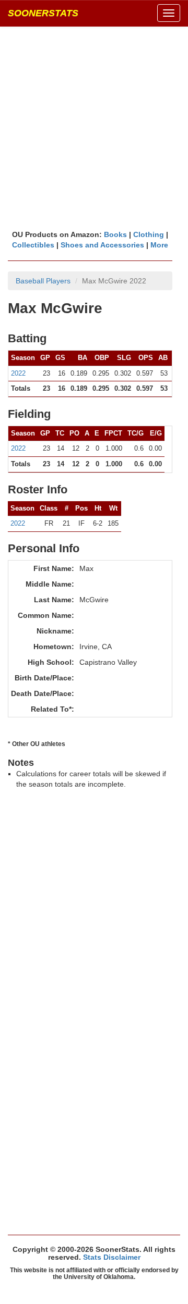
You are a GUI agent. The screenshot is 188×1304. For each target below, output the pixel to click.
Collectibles (33, 245)
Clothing (148, 234)
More (159, 245)
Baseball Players (43, 281)
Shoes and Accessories (102, 245)
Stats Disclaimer (111, 1257)
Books (115, 234)
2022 (18, 373)
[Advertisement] (94, 127)
